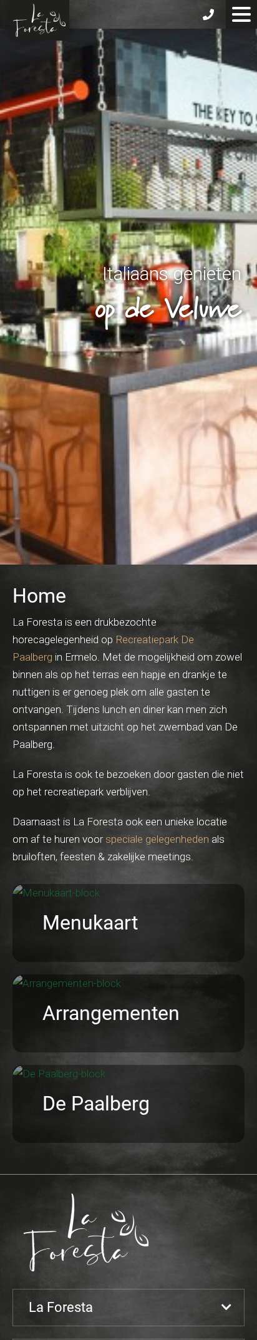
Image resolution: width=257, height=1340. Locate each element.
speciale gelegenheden (157, 839)
